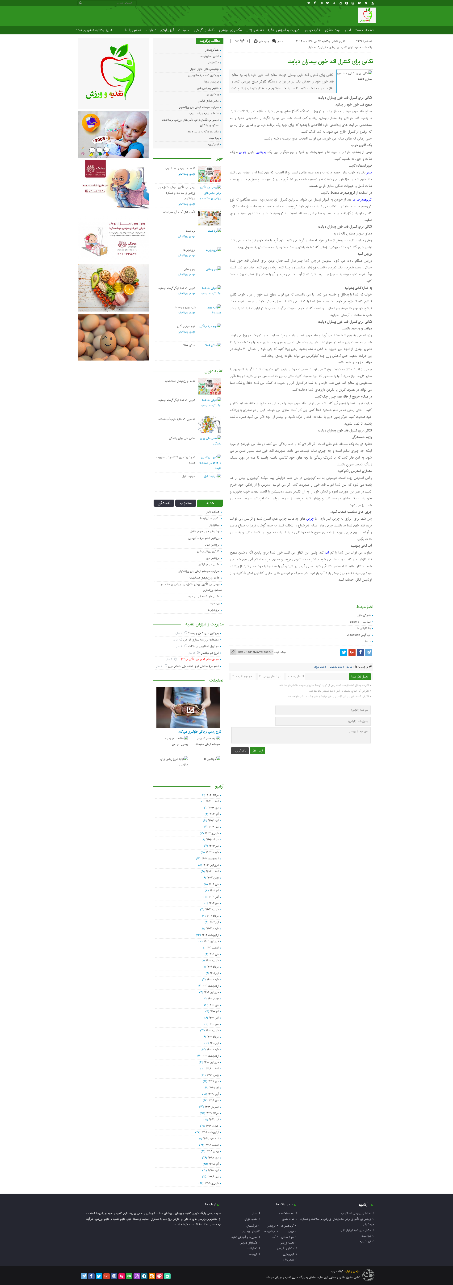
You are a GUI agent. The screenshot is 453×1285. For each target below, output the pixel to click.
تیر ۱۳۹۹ (214, 1119)
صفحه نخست (364, 30)
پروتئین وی (212, 94)
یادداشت (367, 47)
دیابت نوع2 (320, 667)
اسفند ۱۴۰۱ (212, 947)
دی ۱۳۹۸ (213, 1157)
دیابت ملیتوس (336, 667)
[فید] (372, 3)
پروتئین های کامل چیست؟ (203, 633)
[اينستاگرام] (321, 3)
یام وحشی (189, 269)
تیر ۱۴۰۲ (214, 922)
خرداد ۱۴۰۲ (212, 928)
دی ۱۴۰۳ (213, 807)
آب (327, 552)
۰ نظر (280, 41)
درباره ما (150, 30)
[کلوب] (129, 1276)
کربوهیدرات (287, 1225)
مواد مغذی (332, 30)
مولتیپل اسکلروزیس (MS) (203, 646)
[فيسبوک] (315, 3)
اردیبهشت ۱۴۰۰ (210, 1056)
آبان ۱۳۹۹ (213, 1094)
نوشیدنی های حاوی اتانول (204, 69)
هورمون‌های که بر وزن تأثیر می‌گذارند (198, 659)
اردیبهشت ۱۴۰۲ (210, 935)
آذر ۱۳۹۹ (214, 1087)
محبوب (186, 503)
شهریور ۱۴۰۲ (212, 909)
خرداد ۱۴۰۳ (212, 852)
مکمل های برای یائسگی (182, 438)
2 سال (179, 633)
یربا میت (214, 138)
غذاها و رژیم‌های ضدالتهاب (204, 113)
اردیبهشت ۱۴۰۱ (210, 986)
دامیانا (367, 641)
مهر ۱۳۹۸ (213, 1176)
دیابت (349, 667)
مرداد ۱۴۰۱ (213, 967)
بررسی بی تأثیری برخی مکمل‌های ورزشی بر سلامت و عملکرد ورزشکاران (176, 193)
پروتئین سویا (211, 81)
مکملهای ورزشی (230, 30)
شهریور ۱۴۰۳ (212, 833)
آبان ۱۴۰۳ (213, 820)
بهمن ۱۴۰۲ (213, 877)
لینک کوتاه (280, 652)
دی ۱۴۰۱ (214, 954)
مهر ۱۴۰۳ (214, 827)
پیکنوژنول (213, 62)
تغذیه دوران (313, 30)
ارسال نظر (257, 750)
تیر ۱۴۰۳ (214, 846)
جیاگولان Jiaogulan (359, 635)
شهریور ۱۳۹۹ (212, 1106)
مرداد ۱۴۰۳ (212, 839)
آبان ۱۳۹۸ (213, 1170)
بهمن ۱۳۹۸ (212, 1151)
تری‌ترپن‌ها (213, 144)
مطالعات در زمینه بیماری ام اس (201, 639)
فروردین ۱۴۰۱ (211, 992)
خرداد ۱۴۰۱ (213, 979)
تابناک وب (337, 1271)
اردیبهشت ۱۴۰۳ (210, 858)
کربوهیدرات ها (362, 199)
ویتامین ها (270, 1231)
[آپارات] (334, 3)
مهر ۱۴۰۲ (214, 903)
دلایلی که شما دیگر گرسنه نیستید (176, 288)
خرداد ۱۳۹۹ (212, 1126)
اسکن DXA (189, 345)
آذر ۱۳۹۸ (214, 1164)
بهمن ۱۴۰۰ (213, 998)
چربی (243, 152)
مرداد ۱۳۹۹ (212, 1113)
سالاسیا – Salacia (360, 622)
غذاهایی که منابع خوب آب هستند (176, 419)
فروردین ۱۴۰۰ (211, 1062)
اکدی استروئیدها (209, 56)
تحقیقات (184, 30)
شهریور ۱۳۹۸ (212, 1183)
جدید (210, 503)
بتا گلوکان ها (364, 628)
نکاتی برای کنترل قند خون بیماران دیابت (330, 61)
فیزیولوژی (167, 30)
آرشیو (364, 1204)
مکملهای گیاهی (204, 30)
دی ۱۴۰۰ (214, 1005)
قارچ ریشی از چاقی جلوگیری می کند (199, 731)
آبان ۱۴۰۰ (214, 1017)
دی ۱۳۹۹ (213, 1081)
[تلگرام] (308, 3)
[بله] (366, 3)
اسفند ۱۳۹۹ (212, 1068)
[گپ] (340, 3)
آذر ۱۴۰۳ (214, 814)
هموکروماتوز (364, 615)
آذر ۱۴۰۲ (214, 890)
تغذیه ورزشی (255, 30)
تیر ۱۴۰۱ (214, 973)
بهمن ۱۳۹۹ (213, 1075)
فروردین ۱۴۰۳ (211, 865)
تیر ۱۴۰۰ (214, 1043)
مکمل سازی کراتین (208, 101)
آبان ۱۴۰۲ (214, 897)
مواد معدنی (287, 1237)
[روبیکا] (359, 3)
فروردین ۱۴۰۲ (211, 941)
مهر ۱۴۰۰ (214, 1024)
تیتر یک (321, 47)
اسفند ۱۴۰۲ (212, 871)
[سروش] (346, 3)
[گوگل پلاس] (352, 652)
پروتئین (261, 152)
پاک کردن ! (240, 750)
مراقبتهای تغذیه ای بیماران (344, 47)
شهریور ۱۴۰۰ (212, 1030)
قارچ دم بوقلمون (210, 653)
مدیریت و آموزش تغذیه (284, 30)
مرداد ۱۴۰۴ (212, 795)
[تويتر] (327, 3)
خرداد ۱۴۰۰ (213, 1049)
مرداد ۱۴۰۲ (213, 916)
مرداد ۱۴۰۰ (213, 1037)
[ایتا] (353, 3)
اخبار (347, 30)
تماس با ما (133, 30)
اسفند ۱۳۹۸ (212, 1145)
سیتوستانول (188, 476)
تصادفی (164, 503)
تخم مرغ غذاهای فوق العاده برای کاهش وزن (193, 666)
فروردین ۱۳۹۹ (211, 1138)
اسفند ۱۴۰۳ (212, 801)
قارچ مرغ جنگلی (186, 326)
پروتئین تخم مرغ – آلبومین (203, 75)
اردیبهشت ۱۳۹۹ (210, 1132)
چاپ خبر (264, 41)
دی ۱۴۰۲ (214, 884)
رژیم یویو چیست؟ (185, 307)
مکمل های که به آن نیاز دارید (203, 131)
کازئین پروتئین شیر (208, 88)
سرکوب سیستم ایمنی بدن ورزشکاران (199, 107)
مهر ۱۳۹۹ (214, 1100)
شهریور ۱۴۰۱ (212, 960)
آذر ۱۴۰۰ (214, 1011)
